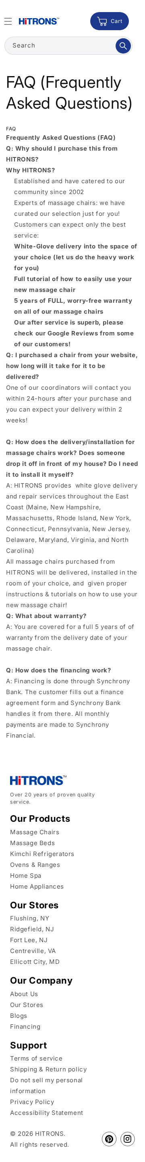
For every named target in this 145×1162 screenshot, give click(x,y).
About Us (24, 994)
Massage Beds (32, 843)
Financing (25, 1026)
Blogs (18, 1015)
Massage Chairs (34, 832)
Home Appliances (37, 886)
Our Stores (27, 1005)
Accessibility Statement (46, 1113)
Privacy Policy (32, 1102)
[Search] (123, 46)
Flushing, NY (29, 918)
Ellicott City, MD (35, 962)
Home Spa (25, 875)
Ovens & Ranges (35, 864)
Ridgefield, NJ (32, 929)
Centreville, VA (33, 951)
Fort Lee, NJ (29, 940)
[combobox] (68, 46)
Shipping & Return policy (48, 1069)
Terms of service (36, 1058)
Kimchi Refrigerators (42, 854)
